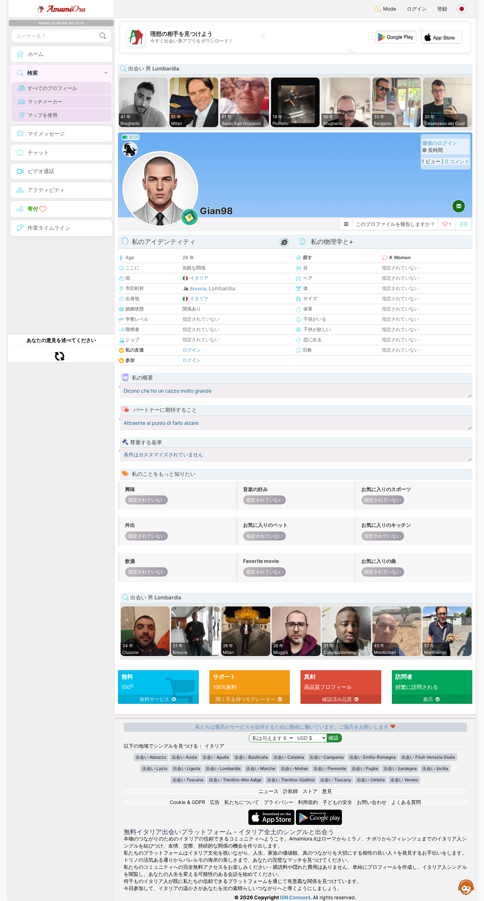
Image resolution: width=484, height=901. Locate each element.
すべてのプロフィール (52, 88)
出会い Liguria (186, 768)
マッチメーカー (45, 101)
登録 (442, 9)
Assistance (466, 887)
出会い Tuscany (335, 779)
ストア (310, 791)
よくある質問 (406, 802)
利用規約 (308, 802)
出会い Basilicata (251, 757)
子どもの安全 (337, 802)
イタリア (199, 278)
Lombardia (222, 288)
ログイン (417, 9)
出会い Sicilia (435, 768)
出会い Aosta (184, 757)
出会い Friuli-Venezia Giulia (428, 757)
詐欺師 (290, 791)
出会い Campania (327, 757)
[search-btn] (103, 36)
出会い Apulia (216, 757)
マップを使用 (42, 115)
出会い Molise (294, 768)
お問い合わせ (372, 802)
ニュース (268, 791)
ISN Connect (295, 897)
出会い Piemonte (330, 768)
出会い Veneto (404, 779)
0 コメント (457, 161)
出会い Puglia (365, 768)
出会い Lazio (154, 768)
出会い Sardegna (400, 768)
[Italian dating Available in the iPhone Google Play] (319, 813)
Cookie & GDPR (187, 802)
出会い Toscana (188, 779)
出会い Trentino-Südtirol (291, 779)
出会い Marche (260, 768)
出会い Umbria (371, 779)
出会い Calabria (289, 757)
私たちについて (241, 802)
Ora (66, 9)
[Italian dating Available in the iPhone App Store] (272, 813)
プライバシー (278, 802)
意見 (327, 791)
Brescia (198, 288)
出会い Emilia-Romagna (372, 757)
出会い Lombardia (223, 768)
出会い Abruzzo (151, 757)
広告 (215, 802)
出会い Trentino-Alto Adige (235, 779)
